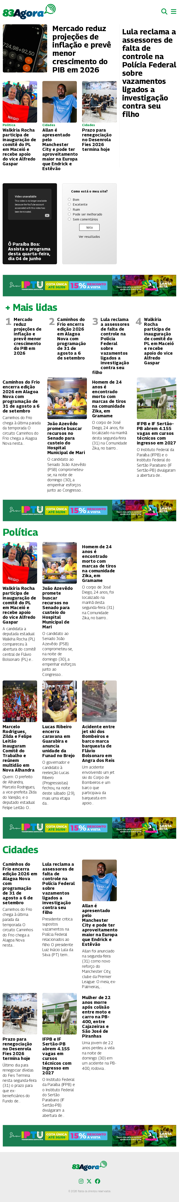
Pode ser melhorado (87, 214)
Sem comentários (85, 219)
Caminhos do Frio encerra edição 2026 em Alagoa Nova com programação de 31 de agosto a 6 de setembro (71, 339)
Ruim (76, 209)
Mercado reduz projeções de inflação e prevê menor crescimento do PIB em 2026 (27, 336)
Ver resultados (89, 236)
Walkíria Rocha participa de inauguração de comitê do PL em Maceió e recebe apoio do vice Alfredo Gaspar (159, 341)
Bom (76, 199)
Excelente (80, 204)
